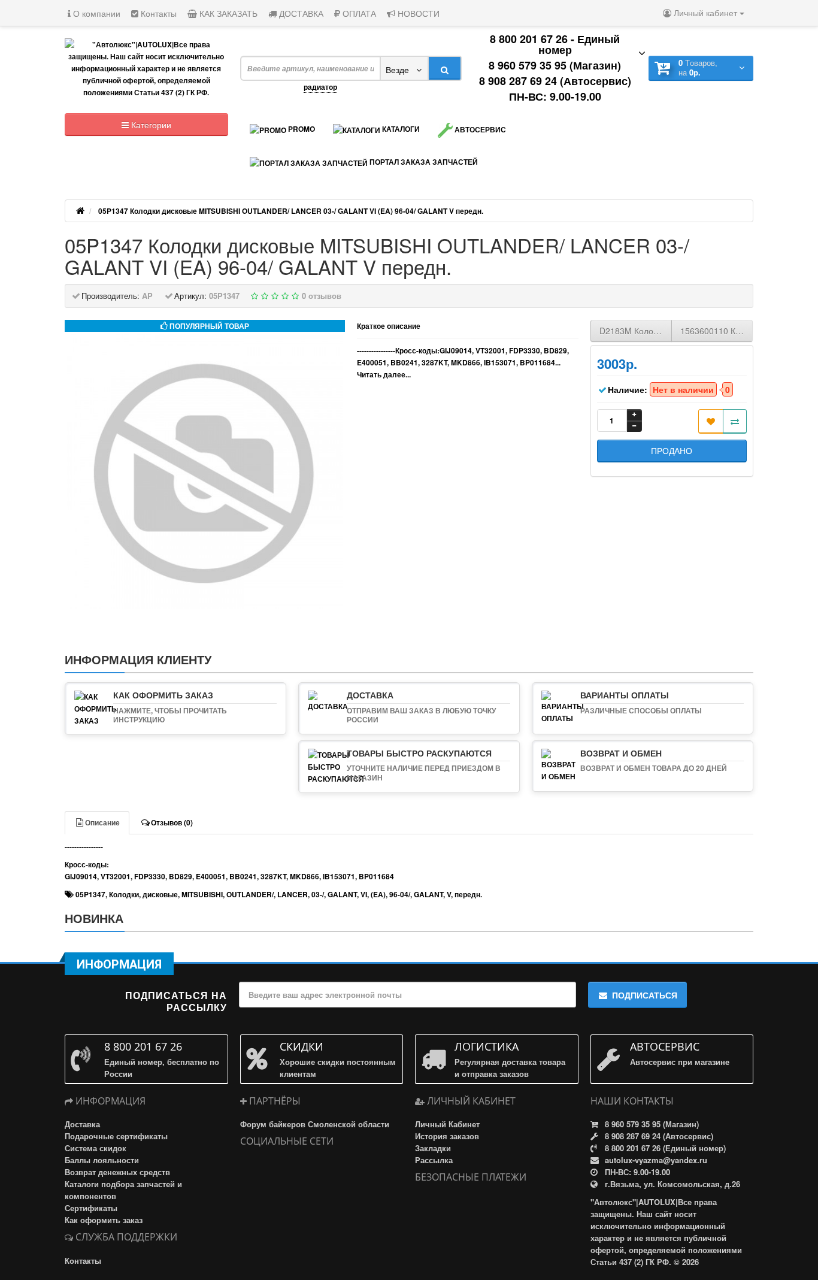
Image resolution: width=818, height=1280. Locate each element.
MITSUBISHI (202, 894)
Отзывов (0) (172, 822)
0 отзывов (321, 295)
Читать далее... (384, 374)
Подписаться (644, 995)
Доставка (82, 1124)
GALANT (342, 894)
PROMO (300, 128)
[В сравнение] (735, 421)
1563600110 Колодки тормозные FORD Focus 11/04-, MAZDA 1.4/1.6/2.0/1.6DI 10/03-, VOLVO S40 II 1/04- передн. (716, 331)
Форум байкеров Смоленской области (314, 1124)
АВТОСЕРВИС (479, 129)
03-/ (317, 894)
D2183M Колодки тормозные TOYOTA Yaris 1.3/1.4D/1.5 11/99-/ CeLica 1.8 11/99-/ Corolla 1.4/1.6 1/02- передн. (635, 331)
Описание (102, 822)
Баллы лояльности (102, 1160)
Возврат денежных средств (117, 1172)
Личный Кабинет (447, 1124)
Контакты (157, 13)
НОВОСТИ (417, 13)
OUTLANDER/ (250, 894)
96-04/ (399, 894)
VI (363, 894)
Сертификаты (91, 1208)
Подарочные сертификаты (116, 1136)
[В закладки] (710, 421)
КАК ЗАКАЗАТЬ (227, 13)
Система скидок (95, 1148)
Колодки (124, 894)
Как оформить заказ (104, 1219)
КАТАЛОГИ (400, 128)
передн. (468, 894)
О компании (95, 13)
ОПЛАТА (358, 13)
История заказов (447, 1136)
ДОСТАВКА (300, 13)
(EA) (378, 894)
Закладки (433, 1148)
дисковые (160, 894)
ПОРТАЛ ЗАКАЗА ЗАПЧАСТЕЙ (423, 161)
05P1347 (90, 894)
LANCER (292, 894)
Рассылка (434, 1160)
